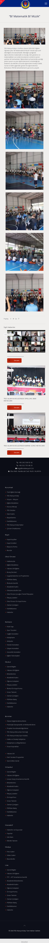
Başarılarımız (11, 518)
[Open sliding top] (2, 2)
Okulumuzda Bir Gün (14, 590)
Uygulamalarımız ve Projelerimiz (18, 576)
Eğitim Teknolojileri (13, 656)
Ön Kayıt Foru (11, 797)
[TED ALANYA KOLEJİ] (25, 3)
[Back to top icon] (24, 925)
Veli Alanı (10, 837)
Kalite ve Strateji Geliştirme (16, 739)
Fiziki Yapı (10, 627)
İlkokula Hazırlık (12, 583)
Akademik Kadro (12, 587)
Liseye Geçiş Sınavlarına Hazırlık (18, 779)
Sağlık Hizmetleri (12, 634)
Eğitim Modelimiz (12, 503)
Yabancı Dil (10, 754)
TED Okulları (11, 510)
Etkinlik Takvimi (12, 841)
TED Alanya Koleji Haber (15, 525)
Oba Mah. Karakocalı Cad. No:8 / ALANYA (25, 471)
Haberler (10, 612)
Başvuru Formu (12, 547)
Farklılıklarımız (12, 521)
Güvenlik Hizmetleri (13, 652)
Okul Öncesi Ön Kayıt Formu (16, 601)
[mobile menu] (46, 3)
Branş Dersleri (12, 572)
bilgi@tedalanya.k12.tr (25, 468)
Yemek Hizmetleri (13, 645)
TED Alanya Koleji (13, 496)
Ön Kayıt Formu (12, 892)
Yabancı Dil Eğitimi (13, 569)
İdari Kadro (11, 514)
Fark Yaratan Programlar (15, 757)
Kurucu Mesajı (12, 507)
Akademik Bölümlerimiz (15, 881)
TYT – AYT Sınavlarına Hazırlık (17, 877)
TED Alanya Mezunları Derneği (17, 732)
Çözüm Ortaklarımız (14, 528)
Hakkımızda (11, 561)
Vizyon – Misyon (12, 499)
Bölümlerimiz (11, 674)
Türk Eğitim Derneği (13, 492)
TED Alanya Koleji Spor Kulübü (17, 736)
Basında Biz (11, 859)
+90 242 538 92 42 (25, 462)
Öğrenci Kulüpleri (13, 681)
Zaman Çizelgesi (12, 605)
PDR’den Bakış (12, 579)
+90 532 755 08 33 (25, 465)
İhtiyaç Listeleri (12, 598)
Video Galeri (11, 855)
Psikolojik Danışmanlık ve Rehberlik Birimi (21, 725)
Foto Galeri (10, 852)
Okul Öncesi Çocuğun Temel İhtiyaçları (20, 594)
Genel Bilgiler (11, 667)
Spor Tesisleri (11, 630)
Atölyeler (10, 641)
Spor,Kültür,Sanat (13, 761)
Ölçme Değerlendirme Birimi (16, 721)
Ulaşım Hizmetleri (13, 648)
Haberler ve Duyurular (14, 830)
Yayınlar (10, 833)
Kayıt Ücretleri (12, 543)
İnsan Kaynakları (13, 746)
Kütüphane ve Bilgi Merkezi (16, 743)
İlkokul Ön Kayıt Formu (14, 688)
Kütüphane (11, 637)
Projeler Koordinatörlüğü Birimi (17, 728)
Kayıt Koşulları (12, 539)
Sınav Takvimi (11, 692)
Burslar (9, 550)
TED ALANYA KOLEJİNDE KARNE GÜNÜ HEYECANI (24, 446)
